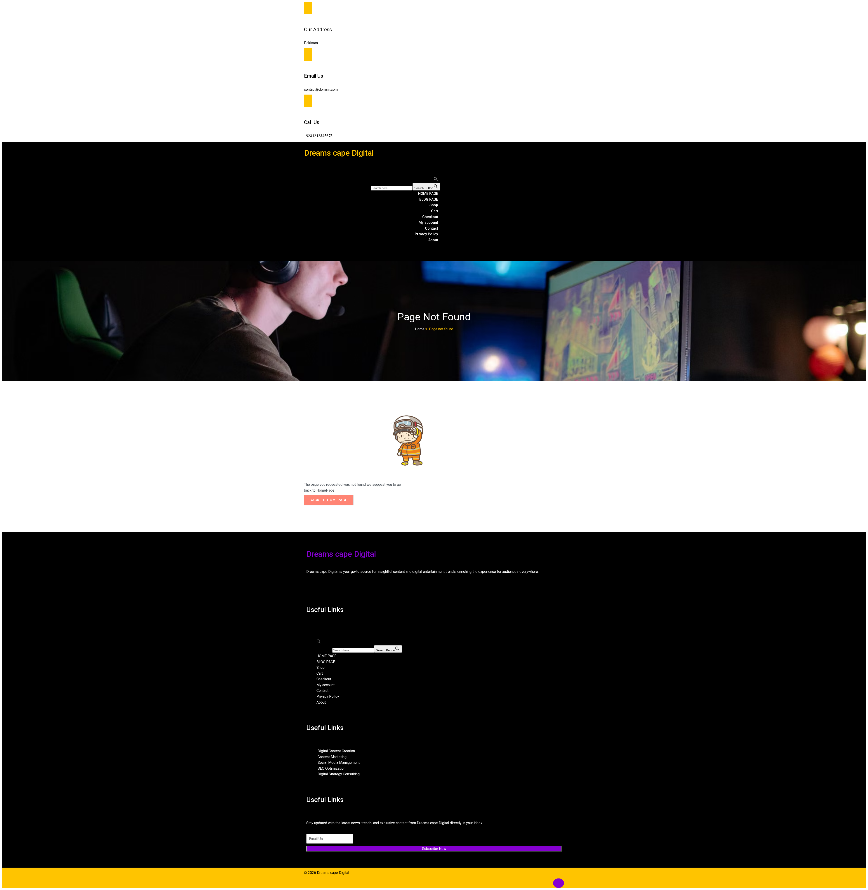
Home (420, 329)
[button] (435, 180)
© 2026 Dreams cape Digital (326, 873)
